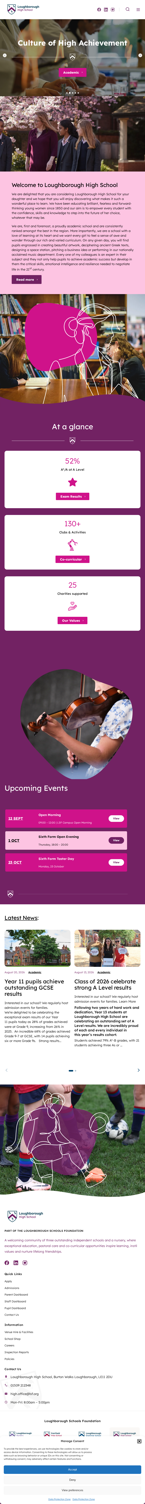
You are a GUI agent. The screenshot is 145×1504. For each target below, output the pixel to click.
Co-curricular (71, 559)
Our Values (71, 620)
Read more (25, 279)
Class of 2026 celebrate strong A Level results (105, 984)
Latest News (21, 917)
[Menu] (138, 9)
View (116, 818)
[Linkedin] (106, 9)
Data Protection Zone (59, 1499)
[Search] (127, 9)
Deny (72, 1479)
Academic (34, 972)
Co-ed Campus (71, 72)
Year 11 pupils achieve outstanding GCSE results (34, 987)
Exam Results (71, 496)
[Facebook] (99, 9)
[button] (139, 1441)
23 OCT (15, 862)
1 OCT (14, 840)
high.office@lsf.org (25, 1394)
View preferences (72, 1490)
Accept (72, 1469)
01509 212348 (21, 1385)
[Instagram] (113, 9)
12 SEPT (15, 818)
